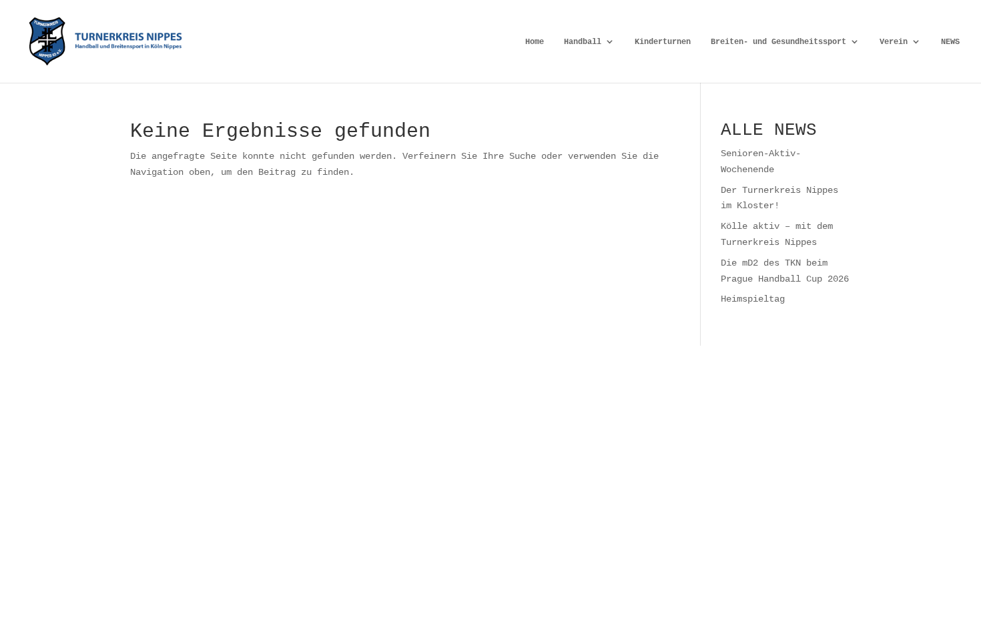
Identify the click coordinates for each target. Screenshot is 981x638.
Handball (582, 42)
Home (534, 42)
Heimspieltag (753, 298)
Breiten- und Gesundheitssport (778, 42)
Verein (894, 42)
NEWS (950, 42)
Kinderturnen (663, 42)
